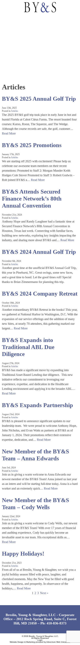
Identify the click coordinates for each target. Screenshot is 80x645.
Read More (9, 133)
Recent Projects (17, 54)
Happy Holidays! (23, 553)
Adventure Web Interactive (58, 642)
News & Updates (16, 63)
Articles (14, 111)
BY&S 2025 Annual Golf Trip (39, 98)
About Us (11, 28)
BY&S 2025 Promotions (32, 145)
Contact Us (13, 72)
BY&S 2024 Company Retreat (39, 293)
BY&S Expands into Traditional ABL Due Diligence (28, 347)
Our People (12, 45)
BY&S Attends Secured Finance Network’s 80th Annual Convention (32, 198)
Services (10, 36)
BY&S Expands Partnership (37, 405)
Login (40, 640)
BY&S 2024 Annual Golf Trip (39, 252)
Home (7, 19)
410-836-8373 (56, 623)
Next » (44, 593)
